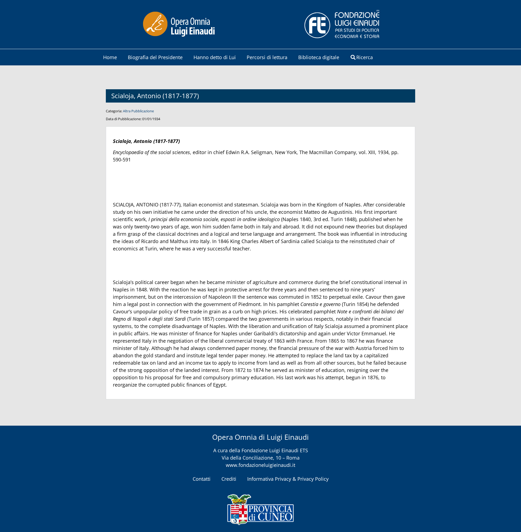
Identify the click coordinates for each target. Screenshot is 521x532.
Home (110, 57)
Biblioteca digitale (318, 57)
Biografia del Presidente (155, 57)
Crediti (228, 479)
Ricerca (364, 57)
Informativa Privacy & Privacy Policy (288, 479)
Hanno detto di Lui (214, 57)
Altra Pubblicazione (138, 111)
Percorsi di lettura (267, 57)
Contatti (202, 479)
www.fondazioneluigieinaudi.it (260, 465)
